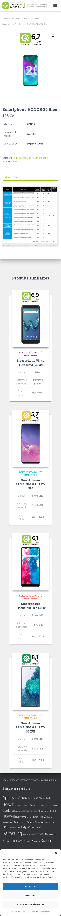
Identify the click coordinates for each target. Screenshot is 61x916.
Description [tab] (12, 176)
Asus (22, 798)
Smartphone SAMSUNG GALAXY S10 (30, 484)
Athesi (29, 798)
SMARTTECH (36, 834)
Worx (37, 841)
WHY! (23, 841)
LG (45, 816)
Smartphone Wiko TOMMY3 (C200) (30, 362)
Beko (35, 798)
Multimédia (15, 19)
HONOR (16, 161)
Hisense (43, 810)
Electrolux (34, 805)
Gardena (8, 810)
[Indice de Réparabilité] (27, 5)
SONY (45, 834)
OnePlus (48, 822)
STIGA (16, 841)
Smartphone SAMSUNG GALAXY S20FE (30, 727)
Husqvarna (20, 816)
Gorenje (17, 811)
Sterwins (6, 841)
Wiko (30, 841)
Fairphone (54, 805)
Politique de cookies (18, 912)
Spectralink (53, 834)
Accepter (30, 886)
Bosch (8, 804)
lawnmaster (38, 817)
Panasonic (15, 827)
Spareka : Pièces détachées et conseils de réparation (29, 780)
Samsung (12, 833)
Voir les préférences (30, 904)
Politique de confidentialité (39, 912)
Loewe (49, 817)
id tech (29, 817)
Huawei (8, 816)
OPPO (5, 827)
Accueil (5, 19)
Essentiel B (44, 805)
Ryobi (38, 827)
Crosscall (19, 805)
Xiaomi (47, 840)
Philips (24, 827)
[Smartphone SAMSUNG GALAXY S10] (30, 438)
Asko (15, 798)
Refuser (30, 895)
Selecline (26, 834)
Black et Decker (45, 798)
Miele (30, 822)
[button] (56, 853)
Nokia (39, 822)
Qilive (31, 827)
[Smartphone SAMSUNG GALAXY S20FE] (30, 681)
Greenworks (26, 811)
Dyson (26, 805)
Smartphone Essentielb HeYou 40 (30, 606)
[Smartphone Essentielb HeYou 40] (30, 561)
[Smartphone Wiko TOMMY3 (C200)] (30, 318)
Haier (35, 811)
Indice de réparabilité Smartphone (31, 158)
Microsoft (20, 822)
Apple (7, 797)
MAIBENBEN (8, 822)
